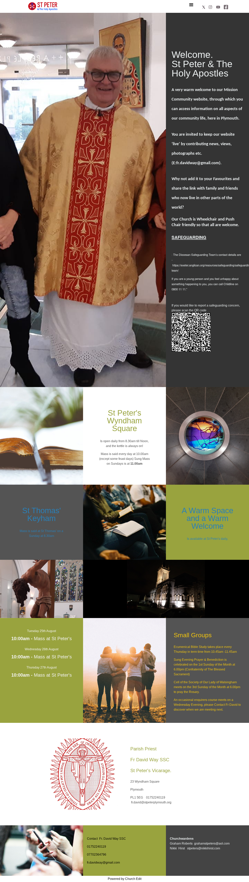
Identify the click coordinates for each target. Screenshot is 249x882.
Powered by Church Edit (124, 878)
